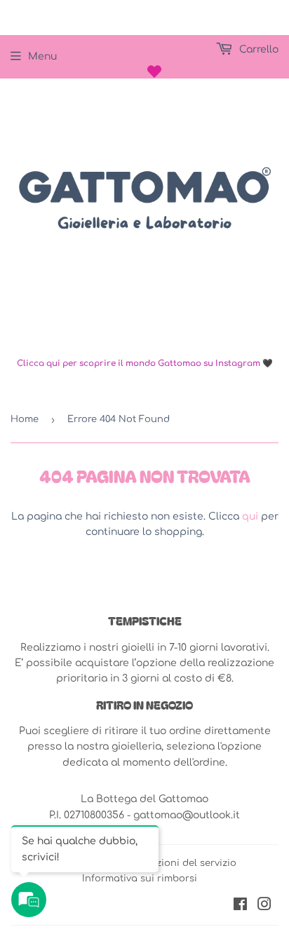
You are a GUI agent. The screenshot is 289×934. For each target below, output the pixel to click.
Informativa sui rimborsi (139, 879)
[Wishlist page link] (154, 72)
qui (250, 516)
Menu (42, 56)
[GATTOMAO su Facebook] (240, 906)
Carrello (257, 49)
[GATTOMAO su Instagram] (264, 906)
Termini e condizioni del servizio (159, 863)
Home (25, 419)
